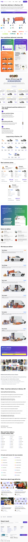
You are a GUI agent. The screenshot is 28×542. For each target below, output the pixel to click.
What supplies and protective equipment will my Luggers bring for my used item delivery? (13, 418)
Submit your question (3, 427)
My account (15, 528)
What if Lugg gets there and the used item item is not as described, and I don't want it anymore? (7, 416)
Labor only (8, 532)
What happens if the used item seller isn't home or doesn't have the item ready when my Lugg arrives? (8, 399)
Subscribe (25, 522)
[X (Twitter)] (15, 365)
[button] (8, 92)
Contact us (15, 529)
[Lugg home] (2, 1)
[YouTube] (17, 365)
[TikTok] (14, 365)
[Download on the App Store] (12, 537)
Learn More (3, 213)
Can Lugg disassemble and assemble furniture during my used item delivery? (11, 410)
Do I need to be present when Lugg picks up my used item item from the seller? (12, 394)
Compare (2, 529)
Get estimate (2, 527)
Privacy (4, 539)
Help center (15, 527)
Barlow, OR (4, 516)
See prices (14, 12)
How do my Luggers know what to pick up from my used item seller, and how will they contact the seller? (8, 392)
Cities (13, 1)
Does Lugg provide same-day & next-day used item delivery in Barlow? (11, 396)
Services (10, 1)
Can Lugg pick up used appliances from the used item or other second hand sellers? (12, 404)
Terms (6, 539)
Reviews (21, 527)
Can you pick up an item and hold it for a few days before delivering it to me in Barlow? (13, 420)
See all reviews (14, 86)
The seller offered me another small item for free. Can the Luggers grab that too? (12, 422)
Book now (25, 1)
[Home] (1, 516)
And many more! (3, 242)
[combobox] (7, 10)
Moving (8, 527)
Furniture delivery (9, 528)
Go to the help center (9, 427)
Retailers (16, 1)
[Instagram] (10, 365)
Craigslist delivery (9, 529)
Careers (21, 528)
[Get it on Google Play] (16, 537)
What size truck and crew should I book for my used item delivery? (10, 406)
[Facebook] (12, 365)
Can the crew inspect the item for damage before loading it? (9, 408)
